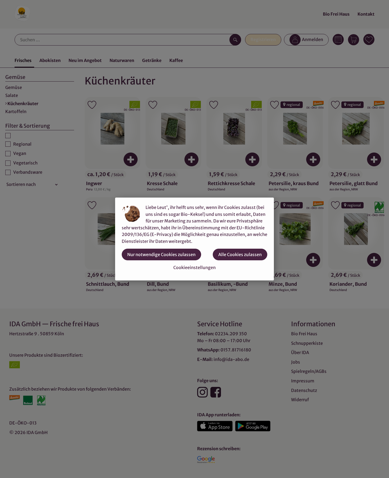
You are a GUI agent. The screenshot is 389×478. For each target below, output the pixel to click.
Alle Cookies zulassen (240, 254)
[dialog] (194, 239)
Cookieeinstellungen (194, 267)
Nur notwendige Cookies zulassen (161, 254)
